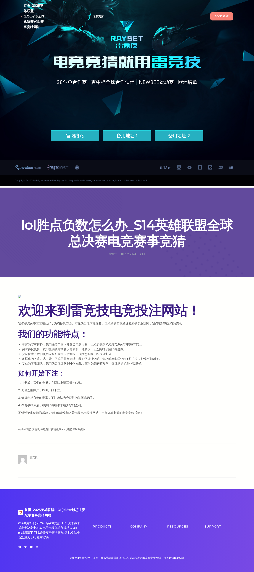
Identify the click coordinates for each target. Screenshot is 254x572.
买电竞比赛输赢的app (53, 429)
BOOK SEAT (222, 16)
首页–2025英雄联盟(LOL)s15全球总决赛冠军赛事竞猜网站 (34, 16)
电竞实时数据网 (76, 429)
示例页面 (98, 16)
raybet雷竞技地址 (28, 429)
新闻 (142, 254)
